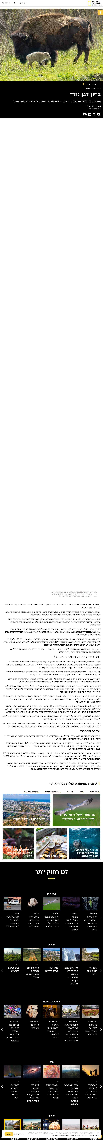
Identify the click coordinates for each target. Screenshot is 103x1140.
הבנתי (9, 1134)
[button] (100, 12)
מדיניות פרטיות (18, 1134)
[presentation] (2, 917)
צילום (90, 913)
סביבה (51, 944)
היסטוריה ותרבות (51, 1001)
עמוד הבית (97, 88)
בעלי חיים (92, 84)
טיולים (51, 1115)
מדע (51, 1061)
